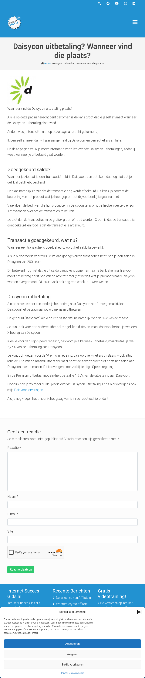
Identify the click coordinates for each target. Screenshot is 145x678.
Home (47, 63)
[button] (139, 612)
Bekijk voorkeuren (72, 664)
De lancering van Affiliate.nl (73, 597)
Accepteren (72, 643)
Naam (12, 496)
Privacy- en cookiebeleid (72, 673)
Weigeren (72, 654)
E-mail (12, 514)
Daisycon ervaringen (28, 390)
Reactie (14, 447)
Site (10, 531)
